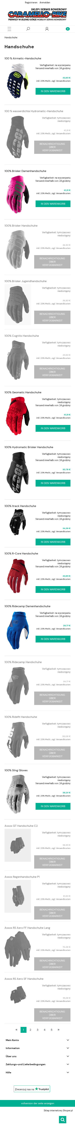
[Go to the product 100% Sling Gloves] (18, 794)
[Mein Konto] (47, 29)
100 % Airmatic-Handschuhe (23, 58)
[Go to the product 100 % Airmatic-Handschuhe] (18, 80)
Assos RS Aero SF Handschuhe (24, 979)
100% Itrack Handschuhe (20, 506)
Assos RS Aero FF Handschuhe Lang (27, 928)
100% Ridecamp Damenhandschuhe (27, 606)
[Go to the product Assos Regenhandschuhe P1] (18, 896)
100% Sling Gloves (16, 770)
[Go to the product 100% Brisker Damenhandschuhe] (18, 194)
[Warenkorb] (65, 29)
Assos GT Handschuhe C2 (21, 826)
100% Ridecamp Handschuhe (23, 662)
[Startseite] (37, 14)
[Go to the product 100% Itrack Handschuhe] (18, 522)
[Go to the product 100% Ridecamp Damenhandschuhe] (18, 630)
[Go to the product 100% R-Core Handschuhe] (18, 576)
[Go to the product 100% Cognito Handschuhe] (18, 360)
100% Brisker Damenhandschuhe (25, 171)
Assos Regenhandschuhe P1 (22, 877)
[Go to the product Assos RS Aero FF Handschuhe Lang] (18, 949)
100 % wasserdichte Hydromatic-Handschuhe (34, 111)
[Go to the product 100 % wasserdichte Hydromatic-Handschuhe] (18, 137)
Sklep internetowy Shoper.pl (58, 1110)
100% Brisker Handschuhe (21, 225)
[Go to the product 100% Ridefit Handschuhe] (18, 740)
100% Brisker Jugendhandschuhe (26, 281)
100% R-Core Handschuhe (21, 553)
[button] (9, 29)
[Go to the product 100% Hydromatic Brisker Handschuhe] (18, 472)
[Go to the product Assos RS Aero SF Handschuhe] (18, 995)
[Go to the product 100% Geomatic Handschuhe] (18, 415)
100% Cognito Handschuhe (22, 336)
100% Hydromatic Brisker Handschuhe (29, 447)
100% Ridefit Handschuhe (21, 717)
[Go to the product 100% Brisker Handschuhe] (18, 249)
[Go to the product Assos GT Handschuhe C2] (18, 845)
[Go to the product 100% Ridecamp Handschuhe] (18, 685)
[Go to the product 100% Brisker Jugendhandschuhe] (18, 304)
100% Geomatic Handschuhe (23, 392)
